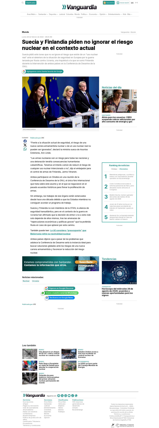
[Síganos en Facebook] (58, 395)
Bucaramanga (83, 361)
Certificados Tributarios (31, 421)
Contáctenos (27, 414)
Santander (42, 14)
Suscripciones (28, 402)
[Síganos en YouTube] (69, 395)
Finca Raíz (62, 402)
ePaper (25, 404)
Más (128, 14)
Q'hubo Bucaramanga (77, 409)
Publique (61, 412)
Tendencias (106, 287)
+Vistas (114, 169)
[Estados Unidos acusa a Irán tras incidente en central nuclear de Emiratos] (68, 354)
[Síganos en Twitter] (62, 395)
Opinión (102, 14)
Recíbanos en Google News (61, 298)
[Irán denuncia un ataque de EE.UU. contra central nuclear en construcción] (29, 354)
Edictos (61, 410)
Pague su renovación (31, 406)
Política (83, 14)
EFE (43, 138)
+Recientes (123, 169)
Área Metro (31, 14)
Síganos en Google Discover (61, 288)
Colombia (69, 14)
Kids (124, 14)
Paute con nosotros (30, 412)
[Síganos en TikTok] (72, 395)
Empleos (61, 406)
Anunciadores (28, 410)
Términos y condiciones (31, 425)
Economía (93, 14)
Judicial (62, 14)
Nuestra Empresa (29, 415)
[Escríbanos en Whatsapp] (76, 395)
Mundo (77, 14)
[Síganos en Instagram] (65, 395)
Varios (60, 408)
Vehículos (61, 404)
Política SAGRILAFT (116, 416)
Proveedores (27, 423)
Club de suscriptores (30, 408)
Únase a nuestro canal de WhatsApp (61, 293)
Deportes (52, 14)
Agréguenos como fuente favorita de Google (44, 71)
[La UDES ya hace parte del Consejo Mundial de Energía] (68, 366)
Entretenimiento (114, 14)
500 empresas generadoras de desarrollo (78, 404)
